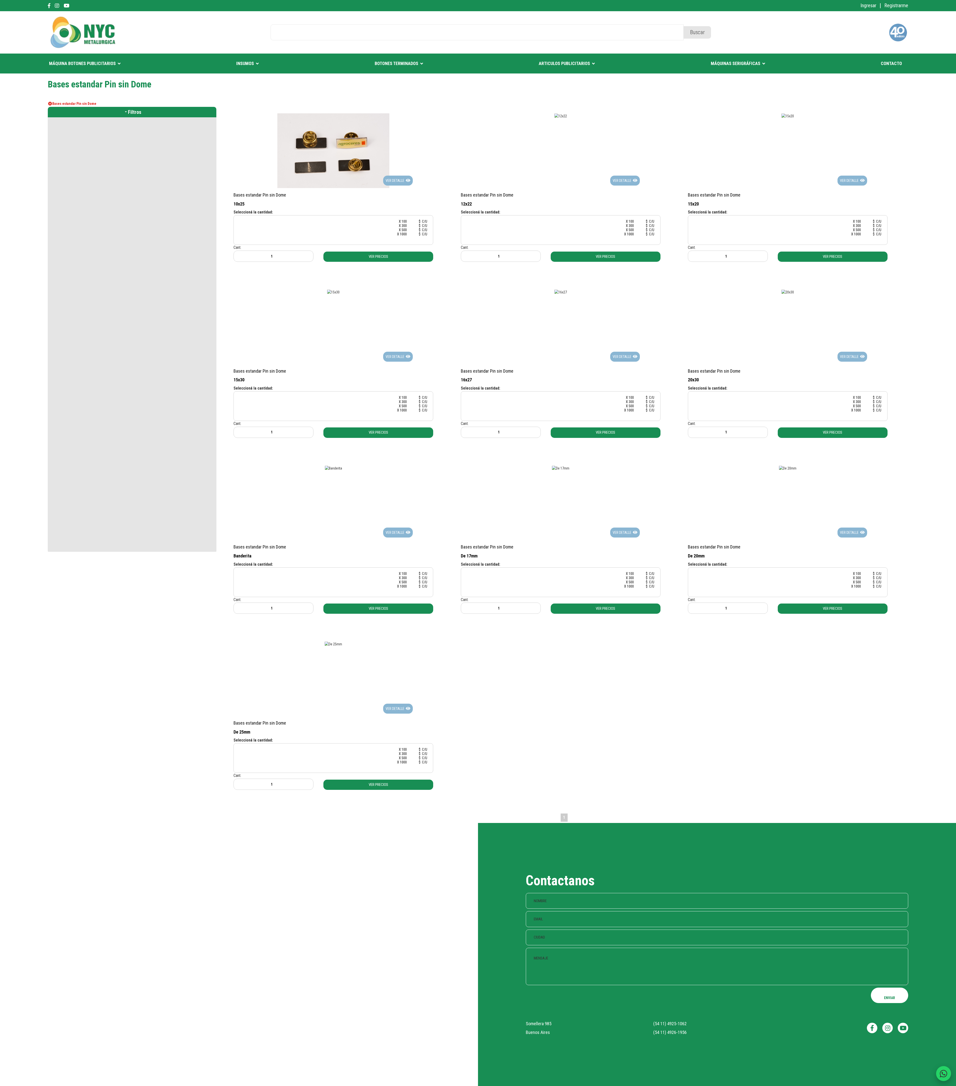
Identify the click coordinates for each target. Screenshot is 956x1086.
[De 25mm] (333, 644)
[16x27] (560, 292)
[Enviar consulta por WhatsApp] (943, 1073)
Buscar (697, 32)
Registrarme (896, 5)
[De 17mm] (560, 468)
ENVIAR (889, 998)
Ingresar (868, 5)
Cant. (237, 247)
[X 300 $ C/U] (333, 226)
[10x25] (333, 150)
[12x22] (560, 116)
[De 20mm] (787, 468)
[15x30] (333, 292)
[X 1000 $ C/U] (333, 234)
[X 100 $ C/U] (333, 221)
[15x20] (787, 116)
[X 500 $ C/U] (333, 230)
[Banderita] (333, 468)
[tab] (132, 112)
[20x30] (787, 292)
